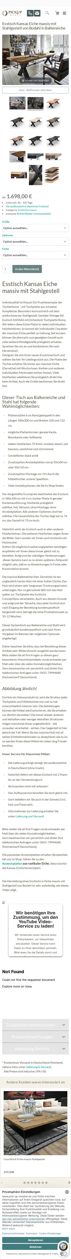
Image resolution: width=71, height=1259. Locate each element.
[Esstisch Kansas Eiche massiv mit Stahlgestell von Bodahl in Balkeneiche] (17, 104)
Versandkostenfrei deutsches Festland (27, 206)
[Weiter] (69, 1182)
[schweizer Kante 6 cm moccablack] (35, 157)
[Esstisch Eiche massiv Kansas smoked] (17, 122)
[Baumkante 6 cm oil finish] (19, 175)
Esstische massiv (27, 209)
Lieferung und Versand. (29, 816)
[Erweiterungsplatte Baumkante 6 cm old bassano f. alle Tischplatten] (17, 157)
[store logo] (12, 13)
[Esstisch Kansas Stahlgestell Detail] (35, 175)
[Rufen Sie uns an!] (30, 13)
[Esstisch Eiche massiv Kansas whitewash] (35, 122)
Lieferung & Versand (38, 1067)
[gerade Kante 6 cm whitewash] (54, 157)
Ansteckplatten (42, 213)
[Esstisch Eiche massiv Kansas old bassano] (17, 141)
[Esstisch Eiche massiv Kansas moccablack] (35, 141)
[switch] (63, 1254)
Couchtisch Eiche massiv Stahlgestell (24, 1159)
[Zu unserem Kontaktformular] (37, 13)
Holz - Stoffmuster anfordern (35, 90)
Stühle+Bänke (25, 213)
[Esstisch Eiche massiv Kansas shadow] (54, 141)
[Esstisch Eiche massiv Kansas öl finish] (54, 103)
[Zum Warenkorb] (57, 13)
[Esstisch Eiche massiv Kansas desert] (54, 122)
